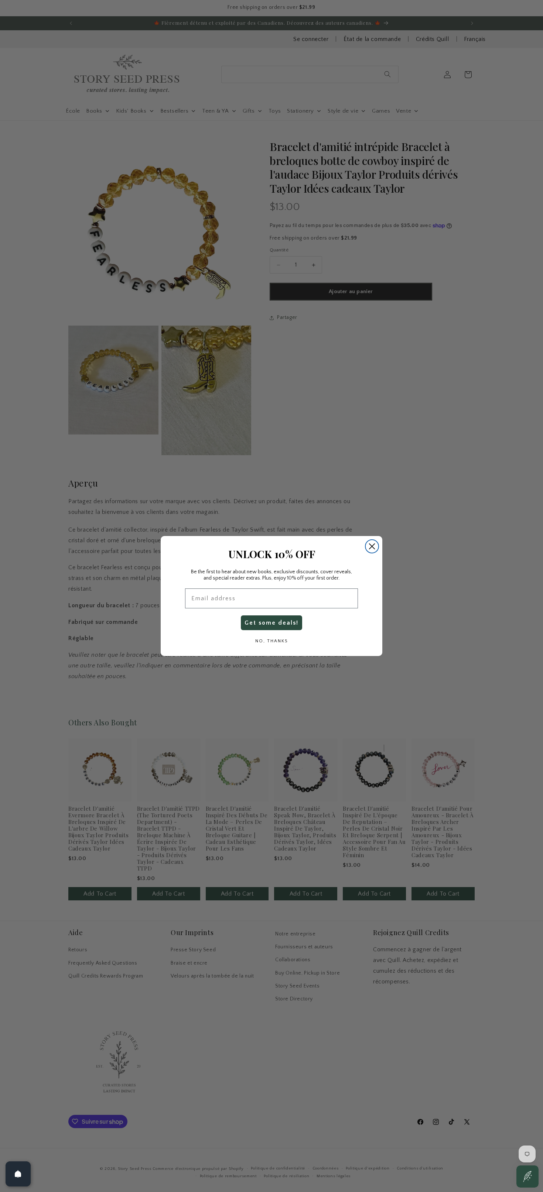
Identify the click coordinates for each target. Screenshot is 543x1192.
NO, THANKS (271, 641)
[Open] (18, 1173)
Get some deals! (271, 622)
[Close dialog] (372, 546)
